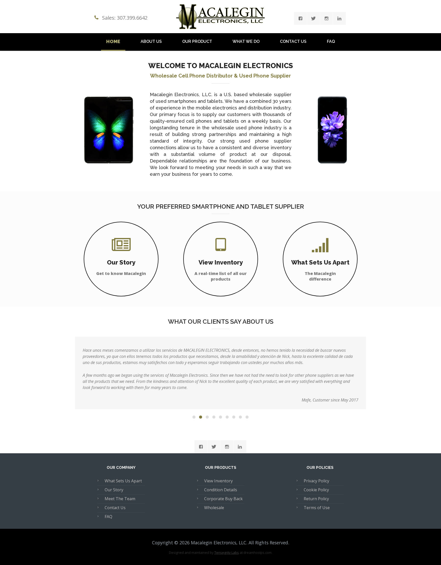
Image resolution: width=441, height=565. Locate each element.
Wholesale (214, 507)
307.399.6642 (132, 17)
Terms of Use (317, 507)
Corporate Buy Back (223, 498)
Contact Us (293, 41)
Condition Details (220, 490)
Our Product (197, 41)
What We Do (246, 41)
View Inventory (218, 481)
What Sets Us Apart (123, 481)
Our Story (114, 490)
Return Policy (316, 498)
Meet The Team (120, 498)
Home (113, 41)
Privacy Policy (316, 481)
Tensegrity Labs (226, 552)
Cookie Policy (316, 490)
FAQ (331, 41)
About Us (151, 41)
